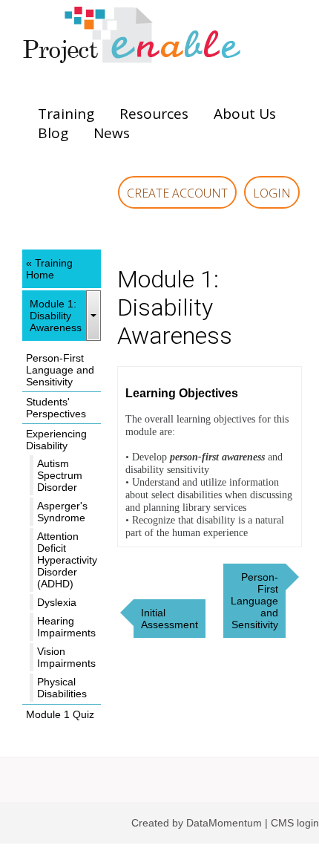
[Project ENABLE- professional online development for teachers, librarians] (159, 37)
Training (66, 113)
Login (272, 193)
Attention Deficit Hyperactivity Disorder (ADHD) (67, 560)
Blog (53, 133)
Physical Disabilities (62, 688)
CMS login (295, 823)
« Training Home (49, 269)
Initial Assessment (169, 618)
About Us (245, 113)
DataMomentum (225, 823)
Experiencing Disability (56, 439)
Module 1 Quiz (60, 714)
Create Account (177, 193)
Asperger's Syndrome (62, 512)
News (111, 133)
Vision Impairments (66, 657)
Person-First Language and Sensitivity (60, 370)
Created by (158, 823)
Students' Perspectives (56, 408)
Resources (153, 113)
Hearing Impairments (66, 627)
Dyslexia (56, 602)
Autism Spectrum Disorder (59, 475)
